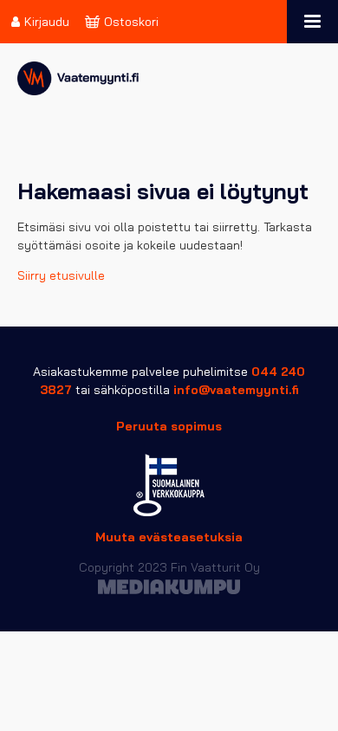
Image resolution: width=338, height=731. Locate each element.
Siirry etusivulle (61, 275)
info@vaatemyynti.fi (236, 390)
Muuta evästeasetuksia (169, 537)
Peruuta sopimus (169, 426)
